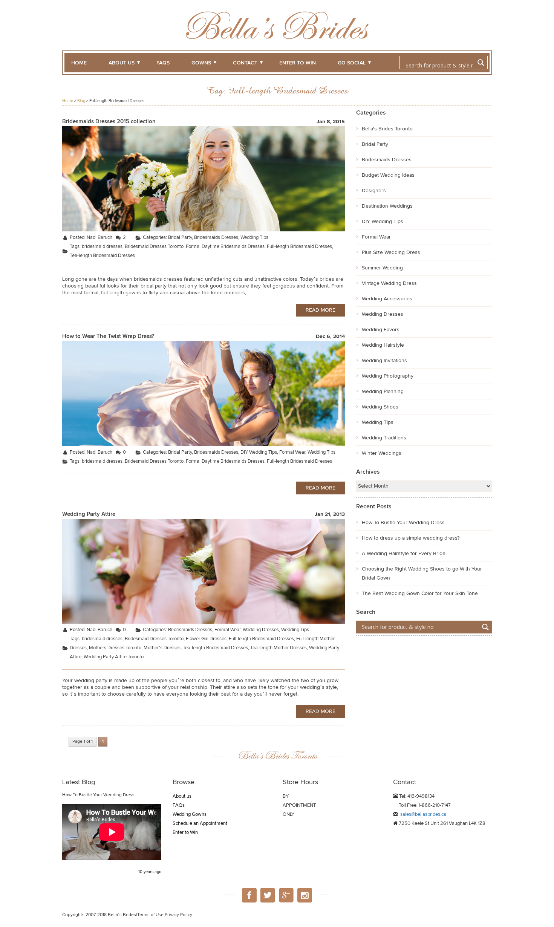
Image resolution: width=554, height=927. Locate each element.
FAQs (163, 63)
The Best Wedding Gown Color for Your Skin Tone (420, 593)
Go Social (352, 63)
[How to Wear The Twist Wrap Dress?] (203, 393)
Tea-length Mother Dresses (278, 648)
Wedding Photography (387, 376)
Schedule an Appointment (200, 823)
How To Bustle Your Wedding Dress (403, 522)
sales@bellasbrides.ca (423, 814)
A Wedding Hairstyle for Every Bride (403, 553)
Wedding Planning (383, 391)
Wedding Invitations (384, 360)
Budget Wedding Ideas (388, 175)
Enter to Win (185, 832)
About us (122, 63)
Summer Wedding (382, 268)
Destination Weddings (387, 206)
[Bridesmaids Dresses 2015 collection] (203, 178)
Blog (81, 101)
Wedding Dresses (261, 629)
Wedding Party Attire (88, 514)
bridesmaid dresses (102, 246)
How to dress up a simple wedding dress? (410, 538)
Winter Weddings (381, 453)
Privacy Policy (178, 915)
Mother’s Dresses (162, 648)
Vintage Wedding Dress (389, 283)
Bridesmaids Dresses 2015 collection (109, 121)
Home (79, 63)
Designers (374, 190)
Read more (320, 310)
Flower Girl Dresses (206, 638)
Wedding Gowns (190, 814)
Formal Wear (292, 452)
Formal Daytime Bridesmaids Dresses (225, 246)
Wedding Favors (380, 329)
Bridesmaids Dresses (216, 237)
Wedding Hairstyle (383, 345)
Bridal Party (180, 237)
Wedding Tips (254, 237)
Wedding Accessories (387, 298)
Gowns (201, 63)
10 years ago (149, 872)
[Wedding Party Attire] (203, 571)
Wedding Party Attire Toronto (114, 657)
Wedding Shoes (380, 407)
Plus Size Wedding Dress (391, 252)
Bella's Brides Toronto (387, 129)
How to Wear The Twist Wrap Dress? (108, 336)
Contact (245, 63)
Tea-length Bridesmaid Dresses (102, 255)
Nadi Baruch (99, 237)
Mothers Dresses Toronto (115, 648)
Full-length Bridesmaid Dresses (299, 246)
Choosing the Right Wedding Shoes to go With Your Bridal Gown (422, 573)
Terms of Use (150, 915)
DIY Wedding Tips (258, 452)
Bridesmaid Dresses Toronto (154, 246)
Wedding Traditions (384, 438)
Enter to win (297, 63)
